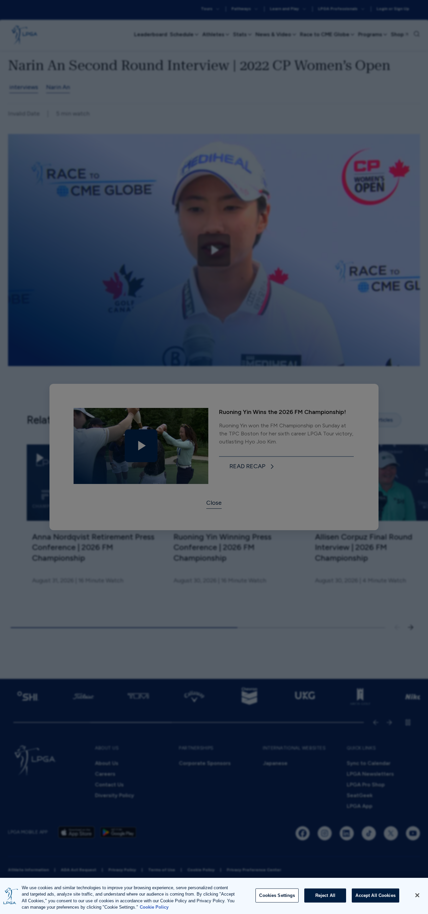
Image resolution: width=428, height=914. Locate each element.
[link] (253, 466)
